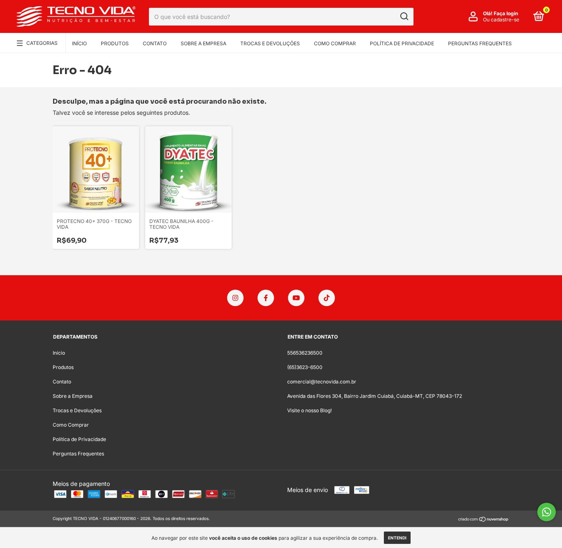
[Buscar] (404, 16)
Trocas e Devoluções (270, 43)
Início (79, 43)
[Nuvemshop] (483, 519)
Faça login (506, 13)
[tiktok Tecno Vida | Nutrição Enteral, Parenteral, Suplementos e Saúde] (326, 298)
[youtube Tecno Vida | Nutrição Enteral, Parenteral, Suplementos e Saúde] (296, 298)
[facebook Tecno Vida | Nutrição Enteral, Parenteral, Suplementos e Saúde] (266, 298)
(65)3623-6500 (305, 367)
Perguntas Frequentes (480, 43)
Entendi (397, 537)
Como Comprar (335, 43)
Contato (155, 43)
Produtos (115, 43)
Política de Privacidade (402, 43)
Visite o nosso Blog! (309, 410)
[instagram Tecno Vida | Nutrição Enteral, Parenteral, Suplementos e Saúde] (235, 298)
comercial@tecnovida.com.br (321, 381)
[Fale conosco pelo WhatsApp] (546, 512)
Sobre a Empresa (203, 43)
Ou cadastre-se (501, 19)
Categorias (42, 43)
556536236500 (305, 353)
